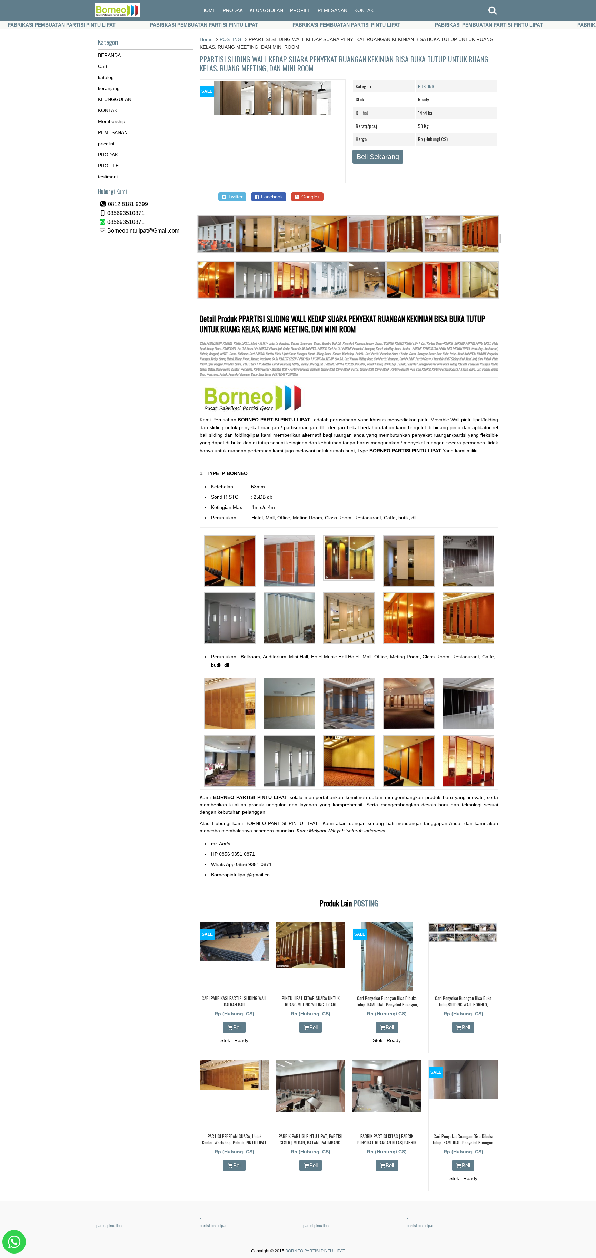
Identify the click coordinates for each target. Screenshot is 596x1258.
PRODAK (233, 10)
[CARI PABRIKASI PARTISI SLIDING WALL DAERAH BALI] (234, 959)
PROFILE (300, 10)
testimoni (108, 176)
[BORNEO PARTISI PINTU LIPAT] (117, 15)
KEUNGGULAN (266, 10)
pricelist (106, 143)
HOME (208, 10)
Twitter (235, 196)
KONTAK (364, 10)
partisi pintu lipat (109, 1225)
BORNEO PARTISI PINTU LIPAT (315, 1251)
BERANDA (109, 55)
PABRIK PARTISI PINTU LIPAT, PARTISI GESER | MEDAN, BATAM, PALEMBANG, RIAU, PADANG (310, 1142)
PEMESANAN (332, 10)
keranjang (109, 88)
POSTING (230, 39)
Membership (111, 121)
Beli (237, 1027)
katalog (106, 77)
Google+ (310, 196)
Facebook (271, 196)
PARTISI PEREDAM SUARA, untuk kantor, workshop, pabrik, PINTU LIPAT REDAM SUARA (234, 1142)
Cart (102, 66)
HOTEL (224, 353)
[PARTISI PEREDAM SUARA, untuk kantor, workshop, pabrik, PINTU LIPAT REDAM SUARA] (234, 1088)
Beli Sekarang (378, 156)
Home (206, 39)
